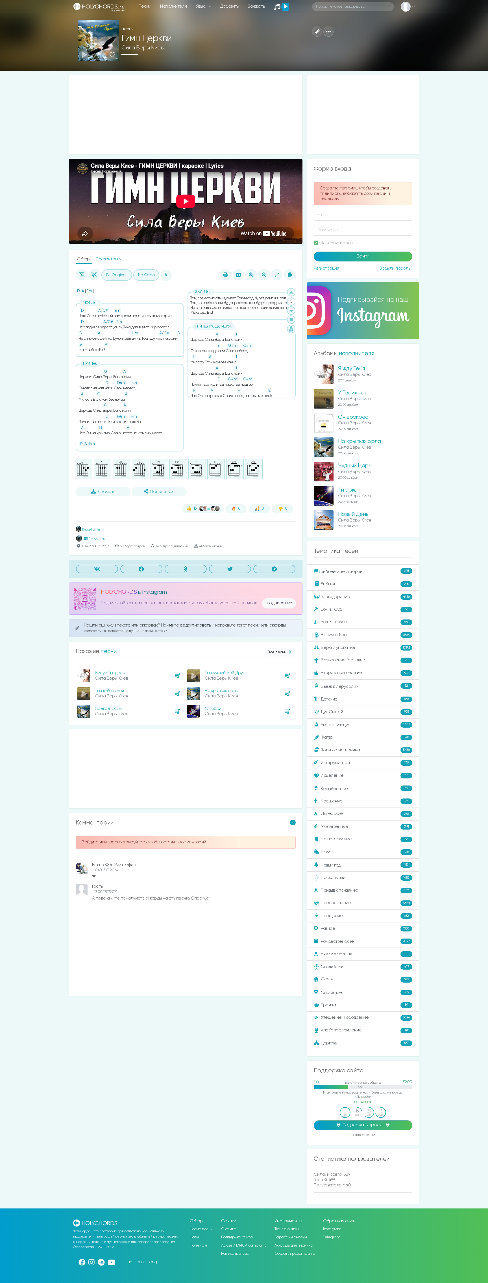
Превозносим (108, 708)
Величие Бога (365, 635)
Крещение (364, 801)
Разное (365, 928)
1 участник (97, 538)
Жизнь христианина (365, 750)
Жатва (365, 737)
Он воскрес (353, 417)
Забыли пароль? (396, 268)
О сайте (228, 1229)
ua (129, 1262)
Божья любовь (365, 622)
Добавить (229, 6)
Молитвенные (365, 826)
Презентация (108, 259)
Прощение (365, 916)
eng (153, 1262)
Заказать (256, 6)
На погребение (364, 839)
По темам (198, 1245)
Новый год (364, 865)
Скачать (106, 492)
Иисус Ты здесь (109, 673)
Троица (364, 1005)
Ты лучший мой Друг (224, 673)
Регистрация (326, 268)
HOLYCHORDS (119, 592)
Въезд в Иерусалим (364, 686)
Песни (145, 6)
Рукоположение (364, 954)
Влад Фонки (90, 529)
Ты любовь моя (109, 691)
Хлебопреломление (365, 1030)
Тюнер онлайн (287, 1229)
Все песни (276, 652)
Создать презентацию (294, 1254)
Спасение (365, 992)
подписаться (280, 603)
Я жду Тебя (351, 369)
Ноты (194, 1237)
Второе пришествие (365, 673)
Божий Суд (364, 609)
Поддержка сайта (237, 1237)
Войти (362, 256)
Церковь (365, 1043)
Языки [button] (202, 6)
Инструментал (364, 762)
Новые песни (201, 1229)
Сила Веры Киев (142, 48)
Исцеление (365, 775)
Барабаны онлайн (290, 1237)
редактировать (196, 625)
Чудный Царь (354, 466)
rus (141, 1262)
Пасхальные (365, 878)
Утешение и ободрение (365, 1017)
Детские (365, 699)
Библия (365, 584)
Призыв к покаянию (365, 890)
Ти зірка (348, 490)
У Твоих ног (352, 393)
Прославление (365, 903)
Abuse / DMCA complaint (243, 1245)
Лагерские (365, 813)
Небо (365, 852)
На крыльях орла (221, 691)
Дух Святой (365, 712)
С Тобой (213, 708)
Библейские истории (365, 571)
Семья (365, 979)
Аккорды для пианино (293, 1245)
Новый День (353, 514)
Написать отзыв (235, 1254)
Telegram (331, 1237)
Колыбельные (364, 788)
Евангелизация (365, 725)
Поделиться (162, 492)
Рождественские (365, 941)
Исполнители (173, 6)
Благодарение (365, 597)
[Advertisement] (185, 114)
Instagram (332, 1229)
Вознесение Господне (364, 660)
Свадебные (365, 967)
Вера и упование (365, 647)
